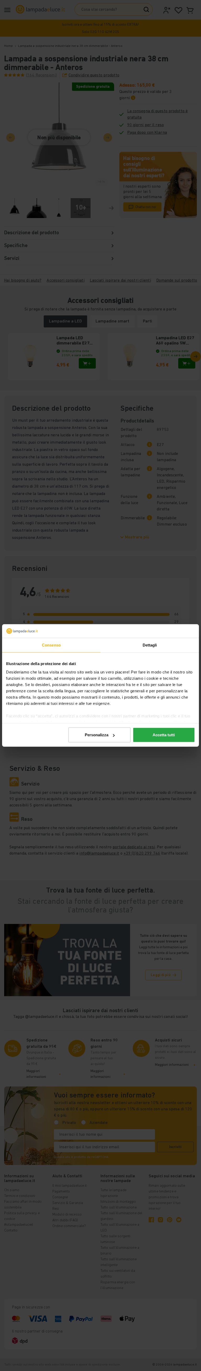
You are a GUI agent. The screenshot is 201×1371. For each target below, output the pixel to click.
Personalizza (96, 735)
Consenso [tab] (51, 645)
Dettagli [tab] (150, 645)
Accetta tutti (164, 735)
